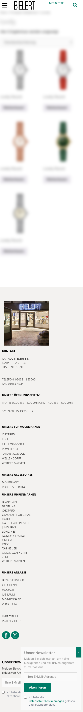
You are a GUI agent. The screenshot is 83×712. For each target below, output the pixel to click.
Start (4, 12)
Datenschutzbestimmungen (46, 701)
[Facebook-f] (6, 635)
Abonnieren (37, 687)
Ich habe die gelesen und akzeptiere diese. (52, 701)
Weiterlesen (13, 108)
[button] (75, 5)
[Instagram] (15, 635)
